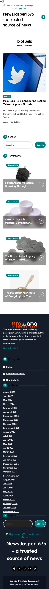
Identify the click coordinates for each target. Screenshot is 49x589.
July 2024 (7, 483)
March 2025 (9, 451)
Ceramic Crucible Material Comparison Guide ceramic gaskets (18, 223)
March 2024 (9, 499)
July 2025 (7, 436)
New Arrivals (13, 165)
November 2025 (11, 420)
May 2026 (8, 400)
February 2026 (10, 408)
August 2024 (9, 479)
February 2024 (10, 503)
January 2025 (9, 459)
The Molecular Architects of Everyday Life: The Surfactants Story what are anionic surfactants (20, 298)
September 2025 (11, 428)
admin (5, 122)
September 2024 (11, 475)
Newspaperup (16, 584)
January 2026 (9, 412)
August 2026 (9, 392)
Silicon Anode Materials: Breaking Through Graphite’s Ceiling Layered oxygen (19, 188)
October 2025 (10, 424)
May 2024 (8, 491)
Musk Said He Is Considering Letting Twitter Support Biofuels (24, 102)
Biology (7, 96)
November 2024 (11, 467)
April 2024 (8, 495)
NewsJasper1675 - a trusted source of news (18, 19)
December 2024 (11, 463)
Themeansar (32, 584)
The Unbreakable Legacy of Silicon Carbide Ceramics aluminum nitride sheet (20, 261)
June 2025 (8, 440)
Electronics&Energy (15, 373)
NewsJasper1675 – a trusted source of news (26, 550)
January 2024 (9, 507)
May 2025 (8, 444)
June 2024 (8, 487)
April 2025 (8, 448)
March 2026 (9, 404)
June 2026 (8, 396)
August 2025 (9, 432)
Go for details (9, 348)
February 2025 (10, 455)
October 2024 (10, 471)
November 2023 (11, 511)
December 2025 (11, 416)
